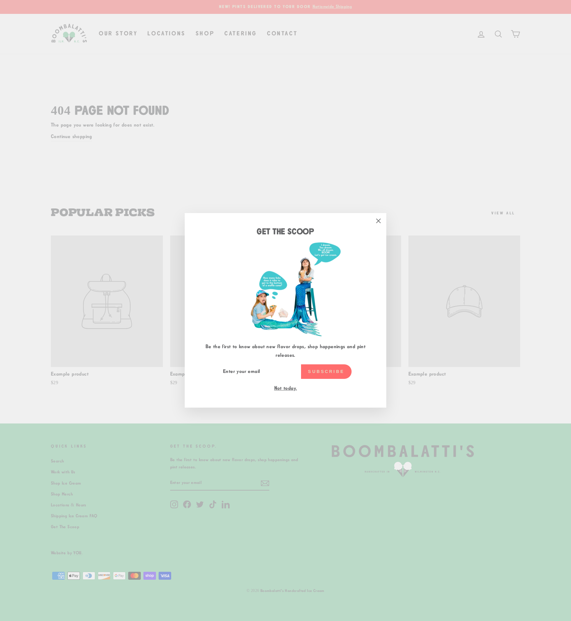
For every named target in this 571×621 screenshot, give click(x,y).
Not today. (285, 388)
